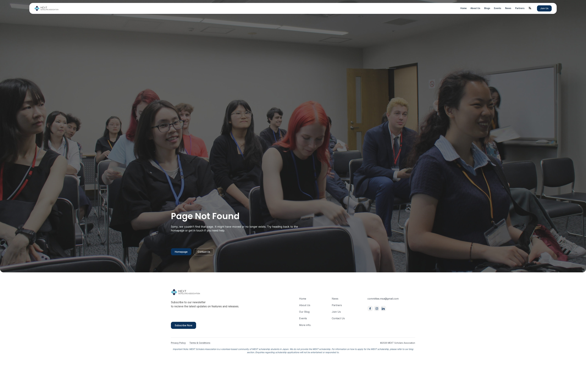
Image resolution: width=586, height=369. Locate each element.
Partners (520, 8)
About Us (475, 8)
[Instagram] (376, 308)
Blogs (487, 8)
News (508, 8)
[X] (383, 308)
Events (497, 8)
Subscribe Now (183, 325)
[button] (529, 8)
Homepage (181, 251)
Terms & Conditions (199, 343)
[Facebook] (370, 308)
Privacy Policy (178, 343)
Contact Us (204, 251)
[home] (46, 8)
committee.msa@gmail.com (383, 298)
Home (463, 8)
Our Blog (304, 311)
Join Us (544, 8)
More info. (305, 325)
